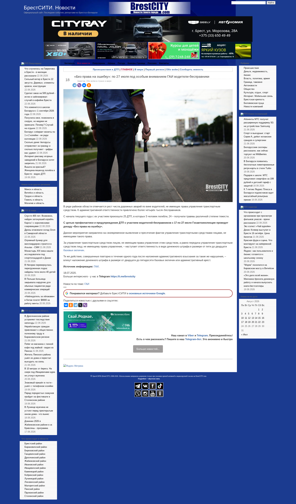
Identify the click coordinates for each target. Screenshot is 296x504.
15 (259, 318)
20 (253, 322)
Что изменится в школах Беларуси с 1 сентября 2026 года (39, 110)
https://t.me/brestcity (123, 276)
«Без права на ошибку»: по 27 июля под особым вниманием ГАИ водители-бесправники (141, 76)
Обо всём (172, 69)
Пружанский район (34, 492)
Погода (121, 63)
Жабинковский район (35, 461)
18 (246, 322)
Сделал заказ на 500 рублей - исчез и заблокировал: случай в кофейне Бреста (39, 96)
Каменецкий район (34, 471)
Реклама (152, 63)
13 (253, 318)
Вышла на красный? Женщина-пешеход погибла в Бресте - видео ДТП (39, 170)
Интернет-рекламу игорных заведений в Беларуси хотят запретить (39, 160)
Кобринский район (33, 475)
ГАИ (96, 266)
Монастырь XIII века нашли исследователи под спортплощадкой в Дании (38, 254)
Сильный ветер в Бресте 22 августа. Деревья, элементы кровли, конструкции (39, 82)
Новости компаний (253, 106)
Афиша (111, 63)
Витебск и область (34, 192)
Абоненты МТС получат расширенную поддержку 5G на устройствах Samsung (259, 122)
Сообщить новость (191, 69)
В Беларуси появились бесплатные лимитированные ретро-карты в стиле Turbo (259, 165)
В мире (32, 210)
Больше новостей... (148, 348)
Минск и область (33, 189)
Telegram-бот (193, 339)
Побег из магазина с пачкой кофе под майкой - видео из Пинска (38, 347)
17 (242, 322)
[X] (80, 305)
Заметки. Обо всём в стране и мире (94, 81)
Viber (191, 335)
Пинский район (32, 489)
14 (256, 318)
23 (263, 322)
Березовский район (34, 450)
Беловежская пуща (254, 103)
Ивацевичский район (35, 468)
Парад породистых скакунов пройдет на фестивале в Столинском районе (39, 396)
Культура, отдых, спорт (256, 92)
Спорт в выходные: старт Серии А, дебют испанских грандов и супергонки (258, 136)
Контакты (164, 63)
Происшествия (251, 68)
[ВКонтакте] (84, 85)
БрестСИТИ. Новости (49, 7)
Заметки (252, 207)
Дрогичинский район (34, 457)
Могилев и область (34, 203)
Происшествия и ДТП (106, 69)
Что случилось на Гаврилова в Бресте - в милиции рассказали (39, 72)
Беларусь (70, 63)
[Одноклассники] (89, 85)
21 (256, 322)
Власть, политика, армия (257, 78)
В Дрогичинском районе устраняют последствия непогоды (37, 319)
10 (242, 318)
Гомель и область (33, 199)
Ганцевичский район (34, 454)
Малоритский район (34, 485)
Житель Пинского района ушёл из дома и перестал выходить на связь (37, 358)
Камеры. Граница (136, 63)
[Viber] (79, 85)
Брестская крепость (254, 99)
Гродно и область (33, 196)
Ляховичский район (34, 482)
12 (249, 318)
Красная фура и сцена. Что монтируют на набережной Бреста (258, 244)
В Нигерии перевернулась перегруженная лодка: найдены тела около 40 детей (39, 268)
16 (263, 318)
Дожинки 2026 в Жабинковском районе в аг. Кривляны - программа (38, 424)
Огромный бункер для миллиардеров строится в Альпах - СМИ (38, 244)
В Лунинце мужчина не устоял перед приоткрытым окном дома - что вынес (38, 410)
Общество (249, 89)
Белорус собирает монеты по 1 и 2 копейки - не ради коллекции (39, 135)
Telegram (202, 335)
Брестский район (33, 443)
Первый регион (154, 69)
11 (246, 318)
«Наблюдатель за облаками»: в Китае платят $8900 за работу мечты (39, 300)
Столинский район (33, 496)
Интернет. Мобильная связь (258, 96)
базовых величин (73, 250)
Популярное (35, 63)
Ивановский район (33, 464)
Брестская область (39, 311)
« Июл (244, 334)
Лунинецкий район (33, 478)
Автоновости (250, 85)
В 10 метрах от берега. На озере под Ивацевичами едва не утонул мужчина (39, 372)
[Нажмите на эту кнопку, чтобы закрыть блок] (55, 63)
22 (259, 322)
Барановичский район (35, 447)
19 (249, 322)
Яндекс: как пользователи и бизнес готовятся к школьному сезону (258, 254)
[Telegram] (74, 85)
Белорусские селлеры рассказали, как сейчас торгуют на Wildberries (256, 151)
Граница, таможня (253, 82)
